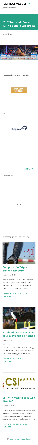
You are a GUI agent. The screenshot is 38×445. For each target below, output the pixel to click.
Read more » (7, 296)
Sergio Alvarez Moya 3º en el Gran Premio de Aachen (19, 334)
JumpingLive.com (14, 3)
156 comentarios (20, 359)
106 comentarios (20, 293)
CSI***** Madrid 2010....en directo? (19, 399)
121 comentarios (20, 424)
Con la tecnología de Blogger (20, 439)
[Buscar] (29, 4)
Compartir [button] (28, 169)
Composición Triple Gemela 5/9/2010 (15, 268)
